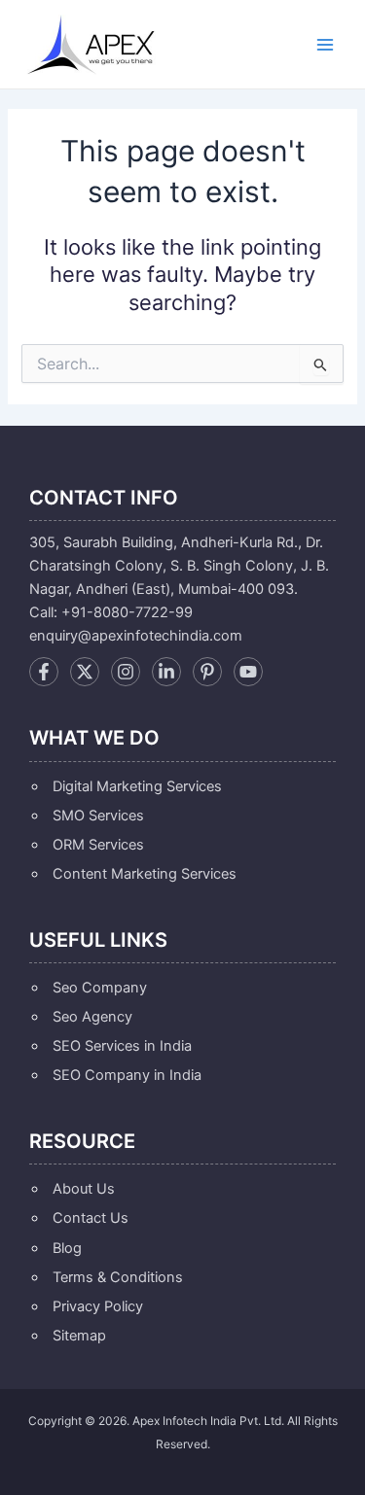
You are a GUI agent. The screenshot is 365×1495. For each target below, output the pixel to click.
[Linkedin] (166, 671)
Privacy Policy (98, 1306)
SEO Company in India (127, 1075)
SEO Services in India (122, 1046)
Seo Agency (92, 1017)
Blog (67, 1248)
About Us (84, 1189)
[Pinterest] (207, 671)
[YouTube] (248, 671)
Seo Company (100, 987)
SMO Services (98, 815)
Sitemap (79, 1335)
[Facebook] (43, 671)
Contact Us (90, 1218)
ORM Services (98, 844)
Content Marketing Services (145, 874)
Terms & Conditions (118, 1277)
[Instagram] (125, 671)
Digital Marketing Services (137, 786)
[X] (84, 671)
